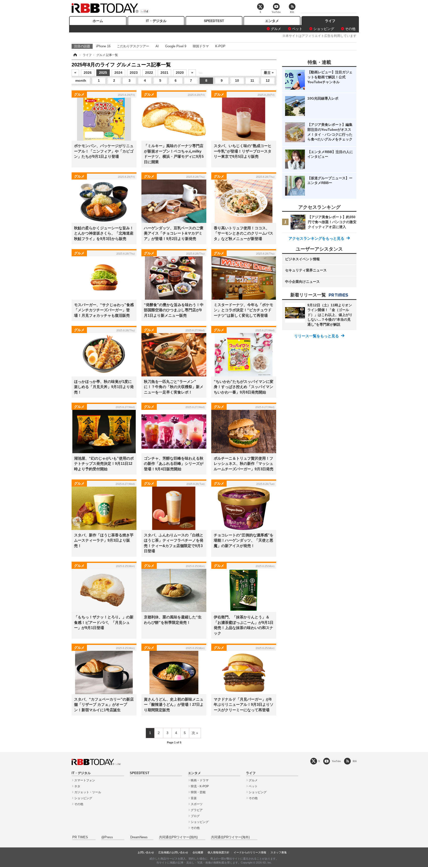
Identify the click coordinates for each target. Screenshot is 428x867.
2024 (118, 73)
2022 (149, 73)
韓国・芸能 (198, 792)
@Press (107, 837)
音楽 (194, 798)
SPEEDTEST (214, 21)
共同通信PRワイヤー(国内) (178, 837)
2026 (88, 73)
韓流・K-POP (200, 786)
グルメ (276, 29)
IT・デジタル (156, 21)
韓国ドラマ (201, 46)
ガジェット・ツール (87, 792)
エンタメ (272, 21)
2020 (180, 73)
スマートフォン (84, 780)
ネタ (77, 786)
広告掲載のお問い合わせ (173, 852)
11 (252, 80)
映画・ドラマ (200, 780)
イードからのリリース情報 (250, 852)
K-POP (220, 46)
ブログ (195, 816)
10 (237, 80)
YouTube (336, 761)
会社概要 (197, 852)
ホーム (98, 21)
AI (157, 46)
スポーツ (197, 804)
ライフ (330, 21)
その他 (350, 29)
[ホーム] (75, 55)
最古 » (269, 73)
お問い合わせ (146, 852)
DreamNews (139, 837)
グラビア (197, 810)
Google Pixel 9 (175, 46)
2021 (164, 73)
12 (268, 80)
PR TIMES (80, 837)
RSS (355, 761)
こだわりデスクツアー (133, 46)
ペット (297, 29)
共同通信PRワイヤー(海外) (230, 837)
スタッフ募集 (278, 852)
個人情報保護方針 (218, 852)
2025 (103, 73)
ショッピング (323, 29)
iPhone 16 (103, 46)
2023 (134, 73)
